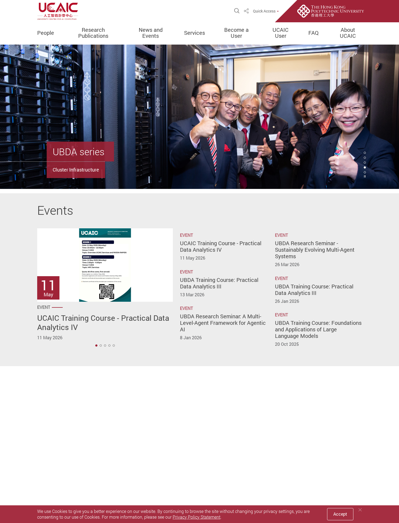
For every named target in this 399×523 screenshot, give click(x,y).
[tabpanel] (199, 117)
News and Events (151, 33)
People (45, 33)
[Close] (360, 509)
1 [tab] (96, 345)
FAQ (313, 33)
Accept (340, 514)
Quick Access (264, 11)
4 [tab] (365, 167)
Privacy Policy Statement (196, 517)
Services (194, 33)
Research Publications (93, 33)
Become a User (236, 33)
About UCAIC (348, 33)
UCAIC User (281, 33)
